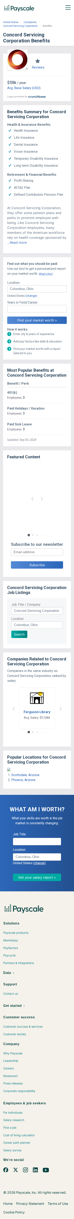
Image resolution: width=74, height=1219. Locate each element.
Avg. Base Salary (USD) (23, 88)
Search (19, 634)
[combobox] (37, 289)
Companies (30, 22)
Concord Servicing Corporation (20, 25)
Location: (13, 283)
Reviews (38, 67)
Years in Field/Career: (22, 302)
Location (17, 619)
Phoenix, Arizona (23, 780)
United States (10, 22)
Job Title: (19, 834)
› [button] (41, 498)
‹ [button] (32, 498)
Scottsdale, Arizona (25, 775)
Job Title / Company (25, 605)
